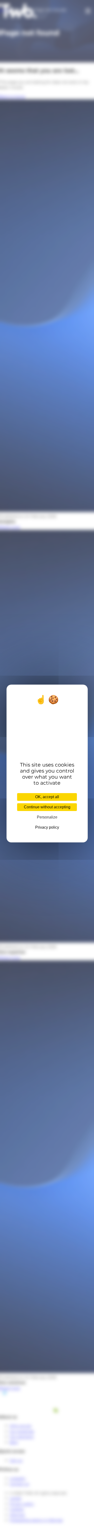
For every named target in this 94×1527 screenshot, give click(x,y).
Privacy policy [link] (47, 827)
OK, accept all (47, 797)
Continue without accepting (47, 807)
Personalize (47, 817)
